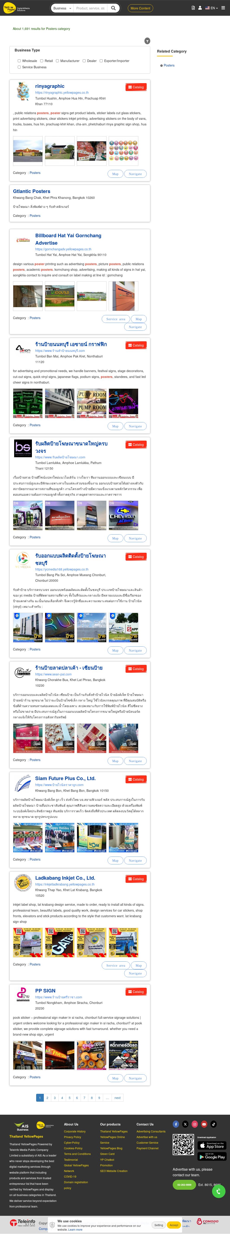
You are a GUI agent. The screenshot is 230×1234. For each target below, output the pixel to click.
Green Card (107, 1154)
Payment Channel (148, 1148)
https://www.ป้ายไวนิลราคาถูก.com (59, 784)
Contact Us (145, 1124)
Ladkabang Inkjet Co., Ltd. (65, 877)
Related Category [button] (172, 51)
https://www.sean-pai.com (53, 674)
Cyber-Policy (72, 1142)
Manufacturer (70, 60)
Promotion (106, 1165)
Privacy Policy (72, 1137)
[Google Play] (209, 1156)
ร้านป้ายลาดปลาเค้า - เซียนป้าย (69, 667)
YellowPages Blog (111, 1148)
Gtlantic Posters (31, 191)
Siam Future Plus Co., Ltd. (65, 778)
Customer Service (147, 1142)
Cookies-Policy (73, 1148)
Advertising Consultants (151, 1131)
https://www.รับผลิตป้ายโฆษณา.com (60, 457)
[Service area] (116, 319)
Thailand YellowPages (26, 1136)
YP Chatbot (107, 1159)
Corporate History (75, 1131)
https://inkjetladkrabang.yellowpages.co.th (65, 884)
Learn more (75, 1229)
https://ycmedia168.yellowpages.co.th (61, 569)
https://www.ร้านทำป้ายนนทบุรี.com (60, 350)
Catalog (138, 87)
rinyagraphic (49, 85)
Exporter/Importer (116, 60)
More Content (140, 8)
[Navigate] (135, 174)
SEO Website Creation (114, 1171)
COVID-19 (70, 1176)
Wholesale (29, 60)
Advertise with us (147, 1137)
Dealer (92, 60)
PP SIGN (45, 990)
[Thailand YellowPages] (185, 1124)
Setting (159, 1225)
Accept (174, 1225)
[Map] (115, 174)
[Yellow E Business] (176, 1124)
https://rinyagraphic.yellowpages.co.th (62, 92)
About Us (71, 1124)
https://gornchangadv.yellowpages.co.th (63, 249)
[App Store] (209, 1145)
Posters (35, 172)
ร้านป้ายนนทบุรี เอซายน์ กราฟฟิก (71, 344)
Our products (110, 1124)
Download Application (206, 1137)
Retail (49, 60)
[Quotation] (193, 8)
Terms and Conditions (77, 1154)
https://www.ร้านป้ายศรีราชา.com (58, 997)
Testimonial (71, 1159)
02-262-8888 (184, 1184)
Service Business (34, 67)
